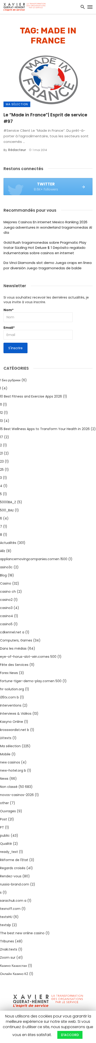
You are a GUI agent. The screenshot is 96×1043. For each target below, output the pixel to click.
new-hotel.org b (13, 770)
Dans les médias (13, 648)
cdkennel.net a (12, 632)
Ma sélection (17, 104)
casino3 (6, 607)
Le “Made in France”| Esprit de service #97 (45, 118)
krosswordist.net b (14, 729)
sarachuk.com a (13, 900)
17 (1, 437)
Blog (3, 575)
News (4, 778)
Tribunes (7, 941)
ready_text (9, 851)
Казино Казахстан (13, 965)
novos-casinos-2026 (17, 795)
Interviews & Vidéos (15, 713)
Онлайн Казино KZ (14, 973)
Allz (2, 551)
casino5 (6, 624)
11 (1, 404)
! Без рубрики (10, 380)
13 (1, 420)
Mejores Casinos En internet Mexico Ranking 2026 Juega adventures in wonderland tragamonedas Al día (47, 227)
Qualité (6, 843)
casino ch (8, 591)
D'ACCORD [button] (70, 1035)
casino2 (6, 599)
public (5, 835)
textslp (5, 925)
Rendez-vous (10, 876)
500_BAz (7, 510)
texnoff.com (10, 908)
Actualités (8, 542)
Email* (9, 327)
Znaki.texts (8, 949)
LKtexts (5, 738)
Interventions (10, 705)
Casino (5, 583)
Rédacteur (17, 150)
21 (1, 453)
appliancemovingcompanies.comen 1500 (33, 559)
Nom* (8, 310)
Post (3, 819)
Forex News (9, 673)
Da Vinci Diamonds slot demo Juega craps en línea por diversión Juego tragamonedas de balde (47, 265)
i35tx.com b (9, 697)
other (4, 803)
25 (2, 469)
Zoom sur (7, 957)
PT (2, 827)
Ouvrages (8, 811)
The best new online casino (22, 933)
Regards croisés (12, 868)
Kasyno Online (11, 721)
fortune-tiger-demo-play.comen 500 (31, 681)
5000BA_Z (8, 502)
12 (1, 412)
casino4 (6, 616)
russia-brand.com (14, 884)
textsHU (6, 917)
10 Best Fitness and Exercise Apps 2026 (31, 396)
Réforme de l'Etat (14, 860)
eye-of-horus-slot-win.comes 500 (28, 656)
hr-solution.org (12, 689)
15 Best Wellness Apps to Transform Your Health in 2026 (45, 429)
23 (2, 461)
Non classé (8, 786)
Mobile (5, 754)
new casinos (10, 762)
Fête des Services (14, 664)
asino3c (6, 567)
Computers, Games (16, 640)
